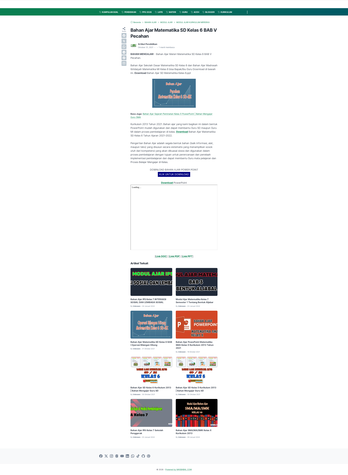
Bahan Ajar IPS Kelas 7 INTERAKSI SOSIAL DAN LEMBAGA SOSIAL (148, 301)
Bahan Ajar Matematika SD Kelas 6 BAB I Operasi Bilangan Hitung (151, 343)
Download (182, 131)
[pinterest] (124, 57)
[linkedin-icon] (127, 456)
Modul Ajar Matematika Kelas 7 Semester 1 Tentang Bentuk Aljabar (194, 301)
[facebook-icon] (100, 456)
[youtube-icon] (122, 456)
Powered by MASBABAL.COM (178, 469)
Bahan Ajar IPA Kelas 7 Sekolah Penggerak (146, 432)
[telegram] (124, 52)
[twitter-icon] (106, 456)
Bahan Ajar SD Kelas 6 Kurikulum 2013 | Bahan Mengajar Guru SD (150, 389)
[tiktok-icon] (138, 456)
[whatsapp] (124, 46)
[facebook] (124, 35)
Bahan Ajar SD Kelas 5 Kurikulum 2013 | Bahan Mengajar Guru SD (196, 389)
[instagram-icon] (111, 456)
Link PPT (187, 256)
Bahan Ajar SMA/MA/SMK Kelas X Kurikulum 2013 (193, 432)
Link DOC (161, 256)
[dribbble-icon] (148, 456)
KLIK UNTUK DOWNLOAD (174, 174)
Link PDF (174, 256)
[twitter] (124, 41)
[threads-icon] (116, 456)
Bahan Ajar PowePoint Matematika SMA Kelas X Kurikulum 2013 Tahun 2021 (195, 345)
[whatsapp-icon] (132, 456)
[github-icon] (143, 456)
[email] (124, 63)
